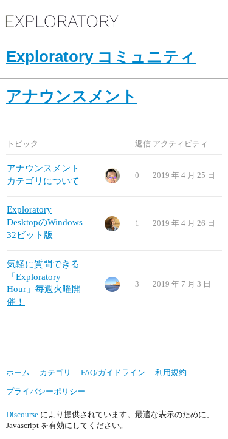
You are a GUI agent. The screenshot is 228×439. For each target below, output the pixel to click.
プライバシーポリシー (45, 391)
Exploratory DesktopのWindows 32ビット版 (45, 222)
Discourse (22, 414)
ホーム (18, 372)
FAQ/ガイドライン (113, 372)
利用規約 (171, 372)
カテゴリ (55, 372)
